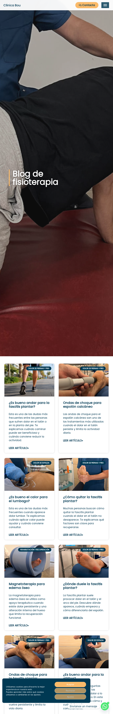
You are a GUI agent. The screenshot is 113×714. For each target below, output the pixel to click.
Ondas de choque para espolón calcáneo (82, 404)
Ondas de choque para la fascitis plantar (28, 676)
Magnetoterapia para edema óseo (27, 586)
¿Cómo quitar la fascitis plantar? (82, 499)
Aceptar (70, 684)
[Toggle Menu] (105, 5)
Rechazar (70, 690)
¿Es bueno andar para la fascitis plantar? (29, 404)
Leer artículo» (19, 448)
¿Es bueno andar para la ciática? (83, 676)
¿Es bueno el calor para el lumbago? (28, 499)
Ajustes (70, 696)
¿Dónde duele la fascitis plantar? (82, 586)
